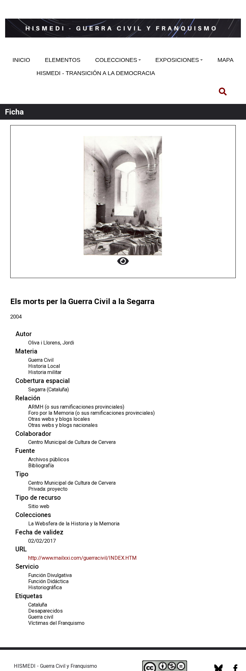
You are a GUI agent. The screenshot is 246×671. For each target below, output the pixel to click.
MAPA (225, 60)
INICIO (21, 60)
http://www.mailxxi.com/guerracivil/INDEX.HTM (82, 558)
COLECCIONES (116, 60)
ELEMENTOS (62, 60)
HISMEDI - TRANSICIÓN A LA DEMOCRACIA (96, 73)
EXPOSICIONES (177, 60)
